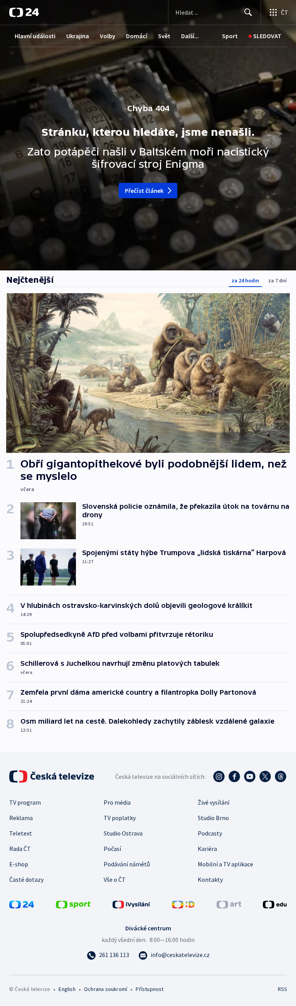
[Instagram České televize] (219, 776)
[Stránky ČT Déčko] (183, 904)
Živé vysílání (213, 802)
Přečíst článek (144, 190)
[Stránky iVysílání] (131, 904)
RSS (282, 989)
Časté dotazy (26, 879)
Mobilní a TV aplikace (225, 864)
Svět (164, 36)
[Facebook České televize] (234, 776)
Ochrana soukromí (105, 989)
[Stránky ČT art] (229, 904)
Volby (107, 36)
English (67, 989)
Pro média (117, 802)
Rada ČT (20, 848)
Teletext (20, 833)
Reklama (21, 818)
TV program (25, 802)
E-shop (18, 864)
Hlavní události (35, 36)
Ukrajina (77, 36)
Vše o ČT (115, 879)
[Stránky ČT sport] (73, 904)
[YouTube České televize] (250, 776)
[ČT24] (24, 12)
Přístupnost (149, 989)
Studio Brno (213, 818)
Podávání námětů (127, 864)
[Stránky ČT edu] (275, 904)
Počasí (112, 848)
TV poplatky (120, 818)
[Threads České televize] (280, 776)
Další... (190, 36)
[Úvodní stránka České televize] (52, 776)
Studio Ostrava (123, 833)
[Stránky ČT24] (21, 904)
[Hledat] (248, 12)
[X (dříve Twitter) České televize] (265, 776)
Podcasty (210, 833)
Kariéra (207, 848)
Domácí (136, 36)
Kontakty (210, 879)
